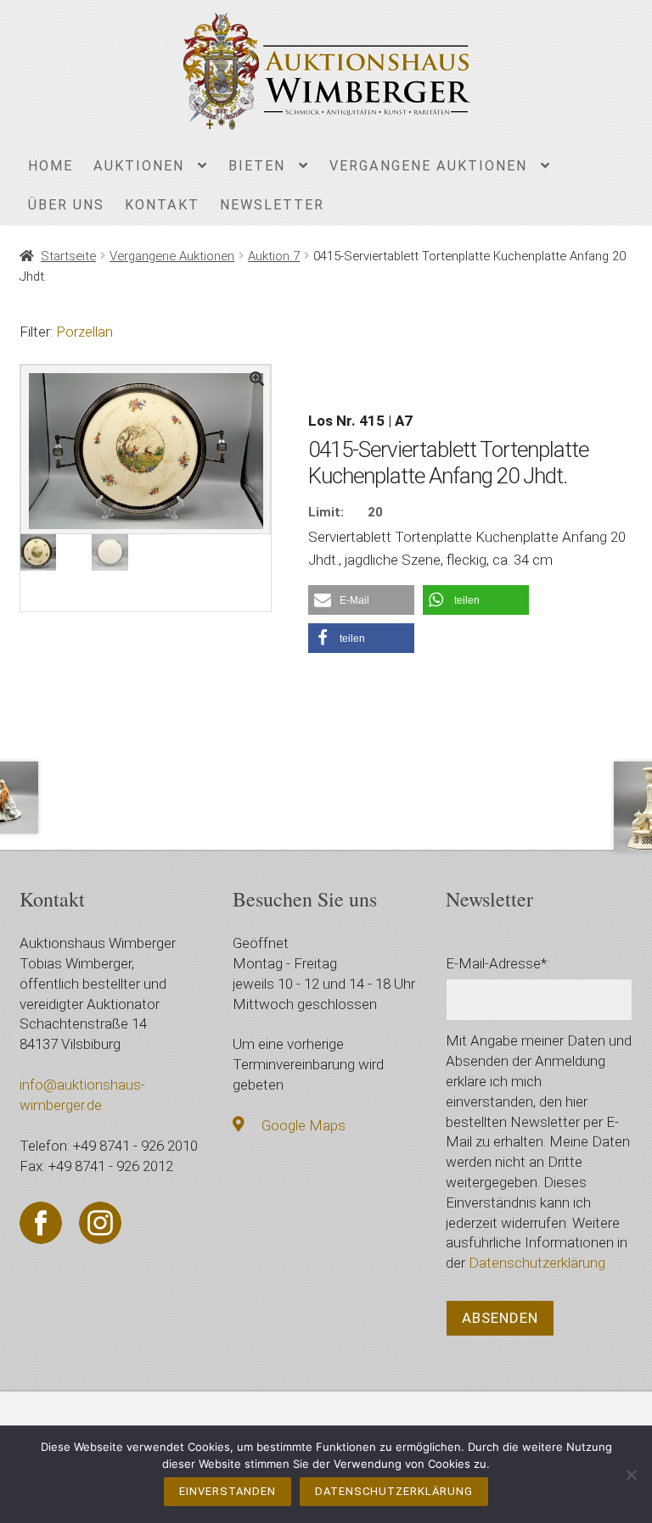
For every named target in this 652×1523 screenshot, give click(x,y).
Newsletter (272, 205)
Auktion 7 (274, 256)
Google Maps (303, 1125)
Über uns (66, 205)
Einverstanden (227, 1491)
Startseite (68, 256)
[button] (361, 600)
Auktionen (138, 166)
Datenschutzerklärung (537, 1262)
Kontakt (162, 205)
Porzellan (84, 331)
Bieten (256, 166)
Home (50, 166)
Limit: (326, 512)
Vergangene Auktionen (428, 166)
